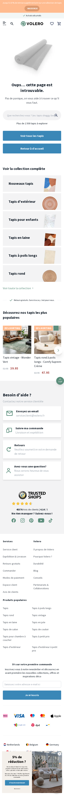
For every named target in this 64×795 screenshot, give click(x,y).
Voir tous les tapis (32, 136)
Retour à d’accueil (32, 148)
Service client (10, 549)
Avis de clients (10, 591)
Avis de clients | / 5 (32, 509)
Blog (35, 570)
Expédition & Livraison (14, 556)
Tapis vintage (39, 615)
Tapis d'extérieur (12, 647)
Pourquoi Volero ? (42, 556)
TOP (60, 381)
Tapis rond (8, 615)
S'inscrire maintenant (17, 783)
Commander (9, 570)
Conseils (37, 577)
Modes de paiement (13, 577)
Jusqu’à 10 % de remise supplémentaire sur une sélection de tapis (32, 2)
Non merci (17, 789)
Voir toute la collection (17, 288)
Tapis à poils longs (41, 608)
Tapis (5, 608)
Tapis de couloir (40, 629)
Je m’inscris (32, 695)
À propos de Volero (43, 549)
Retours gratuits (11, 563)
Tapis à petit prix (40, 636)
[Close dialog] (59, 754)
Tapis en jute (38, 622)
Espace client (10, 584)
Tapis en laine (10, 622)
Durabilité (38, 563)
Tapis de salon (10, 629)
